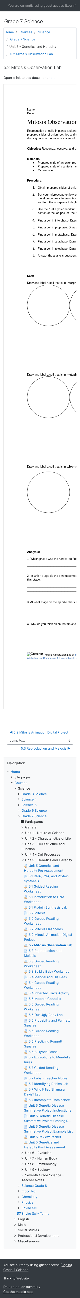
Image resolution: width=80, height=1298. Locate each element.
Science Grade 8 (34, 1186)
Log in (70, 6)
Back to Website (16, 1278)
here (52, 78)
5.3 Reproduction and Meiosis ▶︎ (45, 748)
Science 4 (29, 799)
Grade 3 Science (34, 794)
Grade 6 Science (34, 811)
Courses (26, 32)
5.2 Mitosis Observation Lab (31, 54)
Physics (27, 1202)
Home (9, 32)
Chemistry (29, 1197)
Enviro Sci (29, 1208)
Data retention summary (21, 1287)
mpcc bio (29, 1191)
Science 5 (29, 805)
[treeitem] (40, 771)
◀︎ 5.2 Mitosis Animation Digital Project (39, 732)
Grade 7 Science (22, 39)
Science (44, 32)
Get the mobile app (18, 1292)
